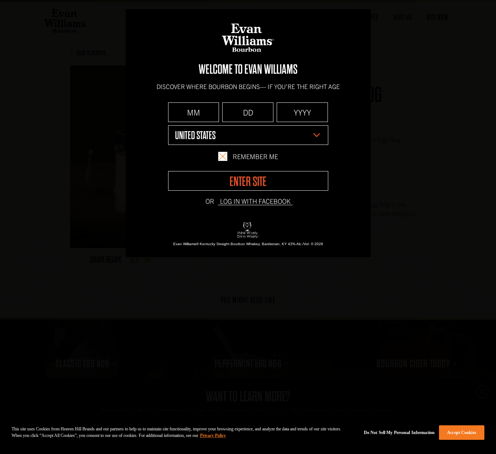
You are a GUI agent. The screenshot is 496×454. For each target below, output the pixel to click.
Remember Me (255, 156)
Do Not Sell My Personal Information (399, 432)
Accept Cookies (461, 432)
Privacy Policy (213, 435)
